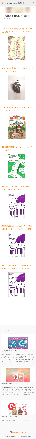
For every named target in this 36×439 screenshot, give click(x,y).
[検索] (33, 3)
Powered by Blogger (19, 432)
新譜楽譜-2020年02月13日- (9, 351)
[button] (3, 22)
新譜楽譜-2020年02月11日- (9, 416)
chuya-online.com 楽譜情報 (14, 3)
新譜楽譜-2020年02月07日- (9, 383)
